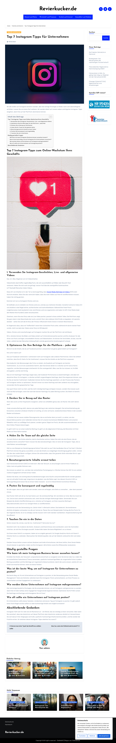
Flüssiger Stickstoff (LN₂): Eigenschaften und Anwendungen (97, 83)
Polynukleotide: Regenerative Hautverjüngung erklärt (69, 707)
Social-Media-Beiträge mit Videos (58, 292)
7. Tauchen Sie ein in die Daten (19, 133)
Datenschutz (9, 722)
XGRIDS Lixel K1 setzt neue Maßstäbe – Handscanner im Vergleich (18, 673)
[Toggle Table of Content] (50, 116)
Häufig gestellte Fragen (15, 135)
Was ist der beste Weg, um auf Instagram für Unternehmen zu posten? (30, 139)
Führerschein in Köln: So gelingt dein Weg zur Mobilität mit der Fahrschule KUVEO (99, 75)
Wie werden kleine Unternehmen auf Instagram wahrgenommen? (29, 141)
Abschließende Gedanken (16, 145)
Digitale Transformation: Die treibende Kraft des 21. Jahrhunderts (70, 673)
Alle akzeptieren (104, 736)
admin (47, 648)
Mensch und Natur (31, 17)
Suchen (92, 32)
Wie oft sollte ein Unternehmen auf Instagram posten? (26, 143)
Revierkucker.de (58, 9)
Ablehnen (92, 736)
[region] (94, 729)
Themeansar (76, 740)
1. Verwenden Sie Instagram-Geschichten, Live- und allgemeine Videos (31, 121)
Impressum (8, 724)
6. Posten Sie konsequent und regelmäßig (22, 131)
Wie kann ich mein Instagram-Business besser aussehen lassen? (29, 137)
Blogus (67, 740)
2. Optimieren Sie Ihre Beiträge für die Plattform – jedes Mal (27, 123)
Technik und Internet (66, 17)
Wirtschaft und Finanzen (48, 17)
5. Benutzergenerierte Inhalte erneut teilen (23, 129)
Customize (82, 736)
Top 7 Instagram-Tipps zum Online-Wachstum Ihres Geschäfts (28, 119)
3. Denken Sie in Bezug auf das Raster (21, 125)
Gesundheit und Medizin (83, 17)
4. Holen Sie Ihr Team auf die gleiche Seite (22, 127)
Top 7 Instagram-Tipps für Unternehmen (38, 37)
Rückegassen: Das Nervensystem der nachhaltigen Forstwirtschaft (99, 60)
